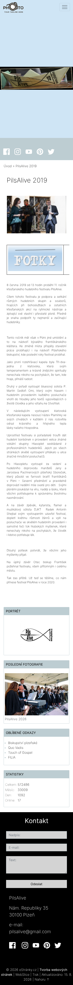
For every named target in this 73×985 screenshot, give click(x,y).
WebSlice (22, 974)
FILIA (11, 757)
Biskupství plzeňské (22, 743)
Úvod (8, 166)
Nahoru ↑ (42, 979)
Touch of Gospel (20, 752)
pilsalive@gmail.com (30, 931)
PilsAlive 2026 (16, 719)
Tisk (35, 974)
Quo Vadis (15, 748)
